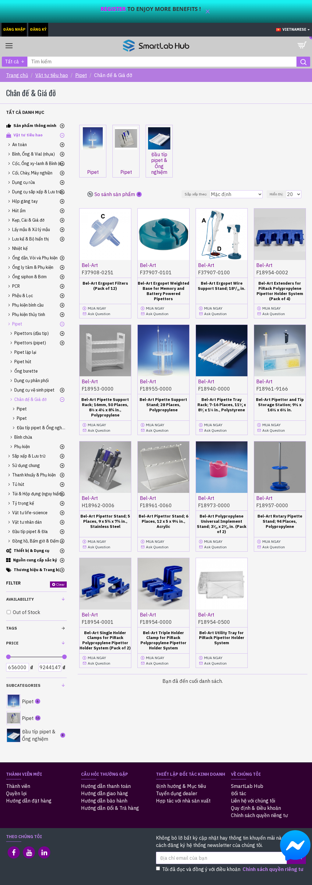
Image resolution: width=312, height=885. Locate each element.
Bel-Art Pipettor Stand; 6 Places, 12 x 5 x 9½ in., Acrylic (163, 521)
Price (12, 643)
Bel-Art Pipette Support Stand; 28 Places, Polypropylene (163, 405)
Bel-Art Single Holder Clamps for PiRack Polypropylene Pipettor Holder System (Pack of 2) (105, 640)
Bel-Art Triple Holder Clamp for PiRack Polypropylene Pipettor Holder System (163, 640)
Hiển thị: (276, 194)
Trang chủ (17, 75)
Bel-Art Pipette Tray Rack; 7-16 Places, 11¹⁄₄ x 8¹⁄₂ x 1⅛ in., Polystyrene (221, 405)
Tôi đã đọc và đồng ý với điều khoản (232, 869)
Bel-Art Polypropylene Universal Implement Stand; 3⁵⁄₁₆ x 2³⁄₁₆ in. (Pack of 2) (221, 524)
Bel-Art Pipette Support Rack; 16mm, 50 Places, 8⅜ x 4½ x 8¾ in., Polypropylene (105, 407)
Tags (11, 628)
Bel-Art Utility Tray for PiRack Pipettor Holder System (221, 638)
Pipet (81, 75)
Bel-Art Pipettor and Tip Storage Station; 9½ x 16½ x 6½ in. (280, 405)
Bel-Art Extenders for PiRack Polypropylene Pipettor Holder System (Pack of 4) (280, 291)
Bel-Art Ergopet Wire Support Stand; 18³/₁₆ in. (221, 286)
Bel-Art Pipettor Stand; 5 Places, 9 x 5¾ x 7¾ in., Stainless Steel (105, 521)
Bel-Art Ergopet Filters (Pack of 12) (105, 286)
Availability (20, 599)
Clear (60, 584)
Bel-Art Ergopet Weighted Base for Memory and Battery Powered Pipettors (163, 291)
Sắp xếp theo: (196, 194)
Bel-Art (90, 265)
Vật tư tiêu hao (51, 75)
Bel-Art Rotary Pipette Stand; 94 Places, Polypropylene (279, 521)
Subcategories (23, 685)
